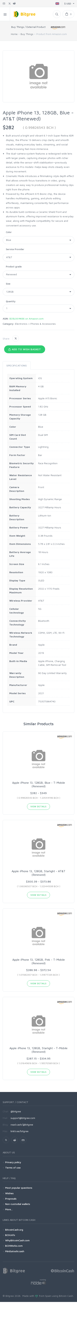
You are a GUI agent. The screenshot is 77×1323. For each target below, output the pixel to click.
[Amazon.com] (58, 28)
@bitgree (16, 1111)
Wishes (9, 1193)
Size (8, 283)
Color (9, 232)
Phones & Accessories (43, 323)
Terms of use (13, 1167)
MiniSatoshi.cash (14, 1251)
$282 (8, 127)
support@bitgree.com (23, 1117)
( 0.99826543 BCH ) (39, 127)
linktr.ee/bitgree (19, 1131)
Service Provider (15, 249)
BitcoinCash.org (14, 1229)
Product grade (14, 266)
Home (14, 34)
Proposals (10, 1198)
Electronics (21, 323)
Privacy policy (13, 1162)
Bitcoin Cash (66, 1295)
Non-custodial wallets (17, 1203)
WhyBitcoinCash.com (17, 1240)
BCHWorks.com (14, 1245)
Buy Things (27, 34)
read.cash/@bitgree (22, 1124)
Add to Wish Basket (26, 349)
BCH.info (10, 1234)
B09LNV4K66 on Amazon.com (26, 318)
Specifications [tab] (16, 365)
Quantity (10, 301)
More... (9, 1209)
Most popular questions (18, 1187)
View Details (38, 806)
